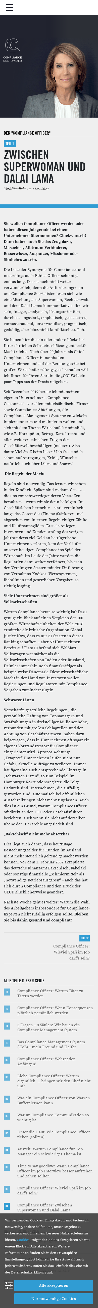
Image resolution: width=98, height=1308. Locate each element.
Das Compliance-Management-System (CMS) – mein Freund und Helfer (51, 1045)
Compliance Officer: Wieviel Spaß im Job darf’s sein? (71, 952)
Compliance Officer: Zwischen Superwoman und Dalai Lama (44, 1208)
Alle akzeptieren (53, 1285)
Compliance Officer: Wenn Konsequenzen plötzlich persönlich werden (55, 1011)
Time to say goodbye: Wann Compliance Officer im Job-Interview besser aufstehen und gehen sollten (55, 1171)
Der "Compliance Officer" (27, 133)
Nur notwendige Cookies (53, 1298)
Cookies (23, 1240)
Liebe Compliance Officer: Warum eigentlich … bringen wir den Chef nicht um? (53, 1081)
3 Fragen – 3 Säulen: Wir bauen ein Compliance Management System (48, 1028)
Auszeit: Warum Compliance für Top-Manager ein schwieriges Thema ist (50, 1152)
